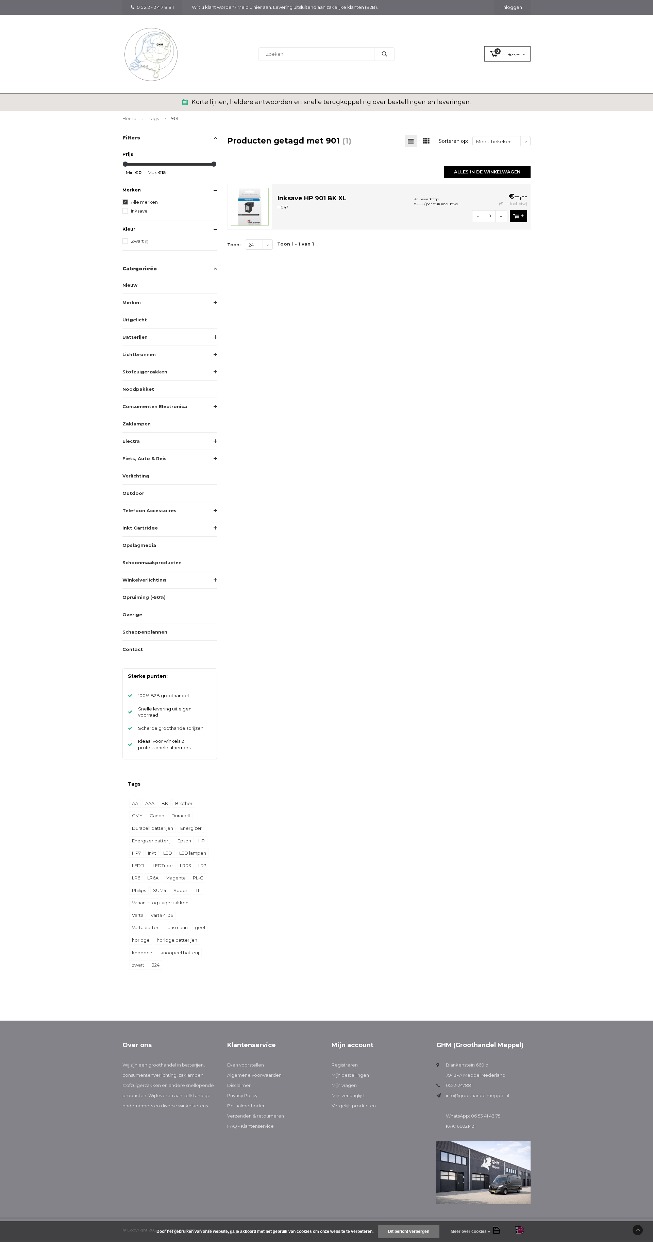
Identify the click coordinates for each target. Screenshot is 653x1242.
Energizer (191, 828)
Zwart (139, 241)
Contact (132, 649)
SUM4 (159, 890)
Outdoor (133, 493)
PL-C (198, 877)
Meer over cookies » (470, 1231)
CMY (137, 815)
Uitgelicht (134, 319)
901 (174, 118)
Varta (138, 915)
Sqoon (180, 890)
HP (201, 840)
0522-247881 (459, 1085)
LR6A (152, 877)
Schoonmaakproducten (152, 562)
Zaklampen (136, 423)
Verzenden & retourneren (255, 1116)
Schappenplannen (144, 632)
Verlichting (135, 476)
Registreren (345, 1065)
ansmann (178, 927)
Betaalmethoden (246, 1105)
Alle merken (144, 202)
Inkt (152, 853)
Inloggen (512, 7)
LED (167, 853)
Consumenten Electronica (154, 406)
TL (198, 890)
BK (165, 803)
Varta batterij (146, 927)
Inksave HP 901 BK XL (312, 198)
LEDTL (139, 865)
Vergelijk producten (354, 1105)
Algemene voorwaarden (254, 1075)
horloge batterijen (177, 940)
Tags (154, 118)
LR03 (185, 865)
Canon (157, 815)
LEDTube (163, 865)
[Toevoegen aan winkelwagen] (518, 216)
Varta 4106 (162, 915)
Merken (131, 302)
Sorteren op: (453, 141)
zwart (138, 965)
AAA (149, 803)
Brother (183, 803)
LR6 (136, 877)
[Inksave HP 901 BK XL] (250, 206)
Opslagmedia (139, 545)
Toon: (233, 244)
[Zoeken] (384, 54)
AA (135, 803)
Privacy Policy (242, 1095)
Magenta (176, 877)
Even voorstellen (245, 1065)
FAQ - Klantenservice (250, 1126)
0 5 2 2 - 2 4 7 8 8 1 (155, 7)
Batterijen (135, 337)
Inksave (139, 211)
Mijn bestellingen (350, 1075)
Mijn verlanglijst (348, 1095)
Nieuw (129, 285)
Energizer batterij (151, 840)
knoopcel (142, 952)
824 (155, 965)
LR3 (202, 865)
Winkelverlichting (144, 580)
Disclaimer (239, 1085)
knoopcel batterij (180, 952)
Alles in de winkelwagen (487, 171)
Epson (184, 840)
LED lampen (192, 853)
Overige (132, 614)
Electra (131, 441)
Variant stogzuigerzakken (160, 902)
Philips (139, 890)
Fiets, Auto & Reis (144, 458)
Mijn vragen (344, 1085)
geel (200, 927)
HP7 (136, 853)
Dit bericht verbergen (408, 1231)
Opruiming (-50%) (144, 597)
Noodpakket (138, 389)
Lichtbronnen (139, 354)
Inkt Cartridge (140, 528)
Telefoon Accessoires (149, 510)
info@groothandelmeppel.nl (477, 1095)
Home (129, 118)
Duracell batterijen (152, 828)
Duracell (180, 815)
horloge (141, 940)
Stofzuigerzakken (144, 371)
